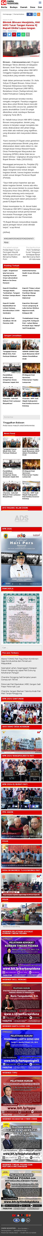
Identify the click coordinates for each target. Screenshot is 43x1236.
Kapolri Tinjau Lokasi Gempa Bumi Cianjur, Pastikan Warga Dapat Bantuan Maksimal (31, 293)
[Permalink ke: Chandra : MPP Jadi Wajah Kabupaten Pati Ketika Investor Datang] (31, 391)
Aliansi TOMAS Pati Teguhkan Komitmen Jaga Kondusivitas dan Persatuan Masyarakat (19, 661)
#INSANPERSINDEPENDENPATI (19, 239)
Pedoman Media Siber (9, 1233)
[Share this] (5, 34)
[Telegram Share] (19, 34)
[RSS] (38, 14)
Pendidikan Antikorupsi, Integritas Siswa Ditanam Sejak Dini (11, 474)
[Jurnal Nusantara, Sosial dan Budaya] (9, 2)
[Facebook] (30, 14)
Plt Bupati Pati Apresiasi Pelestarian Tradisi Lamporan (30, 474)
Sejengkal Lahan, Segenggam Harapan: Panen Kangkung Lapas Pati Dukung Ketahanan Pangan (19, 670)
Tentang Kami (6, 1230)
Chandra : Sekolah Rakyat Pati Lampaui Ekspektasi (11, 401)
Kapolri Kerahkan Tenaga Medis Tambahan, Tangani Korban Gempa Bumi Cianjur (11, 293)
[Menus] (40, 2)
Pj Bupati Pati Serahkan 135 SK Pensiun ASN (9, 320)
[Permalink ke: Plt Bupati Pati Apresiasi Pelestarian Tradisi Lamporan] (31, 368)
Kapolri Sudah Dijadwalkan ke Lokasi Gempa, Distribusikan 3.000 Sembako (11, 308)
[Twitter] (34, 14)
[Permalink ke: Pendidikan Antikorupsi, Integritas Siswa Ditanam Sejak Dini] (12, 368)
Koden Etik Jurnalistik (28, 1233)
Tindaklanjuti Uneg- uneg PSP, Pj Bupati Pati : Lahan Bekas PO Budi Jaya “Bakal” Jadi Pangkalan (31, 323)
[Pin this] (14, 34)
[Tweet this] (9, 34)
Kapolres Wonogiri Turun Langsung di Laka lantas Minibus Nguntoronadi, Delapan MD (30, 308)
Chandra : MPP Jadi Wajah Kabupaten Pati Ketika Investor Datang (30, 495)
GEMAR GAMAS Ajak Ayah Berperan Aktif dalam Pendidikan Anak (30, 452)
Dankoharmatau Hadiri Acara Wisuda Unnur (30, 273)
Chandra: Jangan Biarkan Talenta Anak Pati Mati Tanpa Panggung (21, 692)
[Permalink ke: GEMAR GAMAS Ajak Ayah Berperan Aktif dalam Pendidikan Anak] (31, 344)
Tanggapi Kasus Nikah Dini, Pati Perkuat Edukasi (10, 354)
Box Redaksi (22, 1228)
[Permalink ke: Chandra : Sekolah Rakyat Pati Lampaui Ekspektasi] (12, 391)
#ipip (6, 242)
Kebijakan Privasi (20, 1230)
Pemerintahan (12, 31)
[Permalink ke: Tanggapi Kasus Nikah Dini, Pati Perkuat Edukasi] (12, 344)
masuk (16, 425)
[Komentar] (28, 34)
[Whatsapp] (23, 34)
